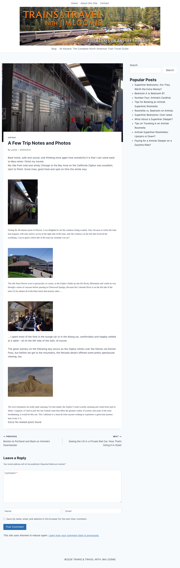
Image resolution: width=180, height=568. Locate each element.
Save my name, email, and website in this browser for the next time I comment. (46, 519)
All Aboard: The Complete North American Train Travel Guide (94, 48)
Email (68, 511)
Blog (53, 48)
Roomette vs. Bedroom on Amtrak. (154, 110)
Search (134, 65)
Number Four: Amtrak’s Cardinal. (153, 97)
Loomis (14, 150)
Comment (11, 473)
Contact (104, 3)
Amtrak (12, 137)
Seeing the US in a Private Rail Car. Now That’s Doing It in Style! (95, 441)
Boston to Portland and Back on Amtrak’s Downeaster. (26, 441)
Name (8, 511)
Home (74, 3)
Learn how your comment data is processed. (74, 535)
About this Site (89, 3)
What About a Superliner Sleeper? (154, 119)
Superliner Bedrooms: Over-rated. (154, 114)
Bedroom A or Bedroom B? (150, 93)
